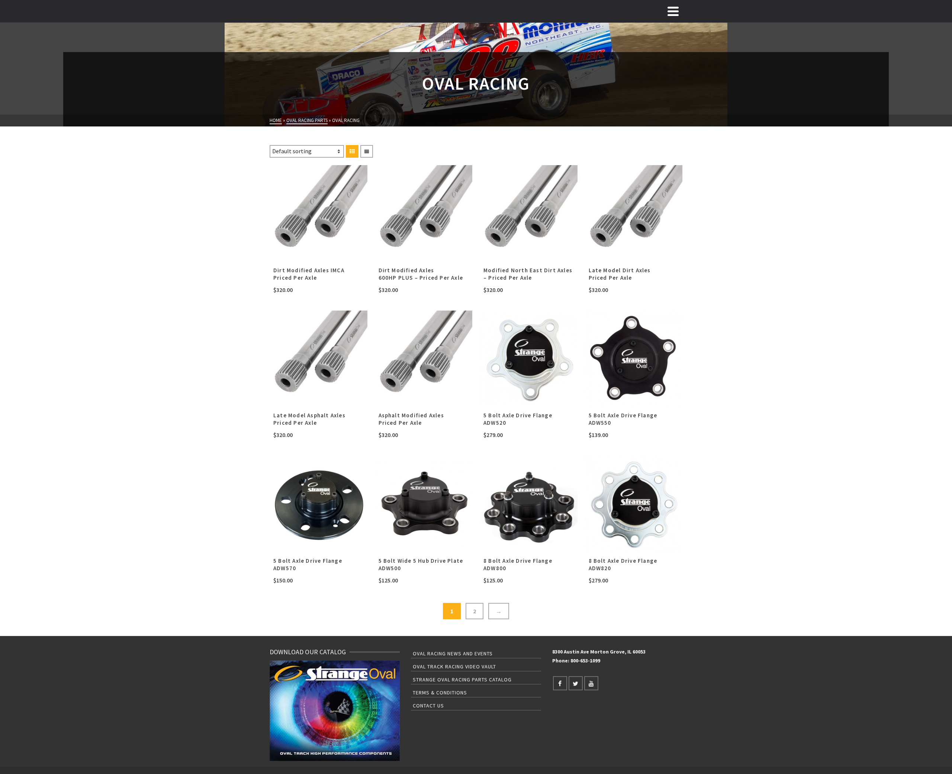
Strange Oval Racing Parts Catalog (462, 679)
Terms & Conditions (440, 692)
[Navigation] (673, 11)
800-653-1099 (585, 660)
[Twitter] (576, 683)
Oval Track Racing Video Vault (454, 666)
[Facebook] (560, 683)
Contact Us (428, 705)
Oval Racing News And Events (453, 653)
